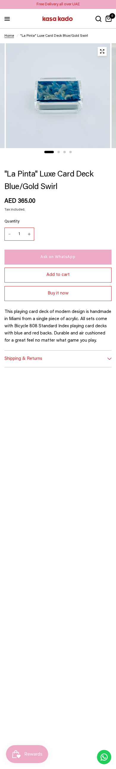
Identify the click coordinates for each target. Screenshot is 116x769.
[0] (108, 19)
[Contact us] (104, 757)
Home (9, 36)
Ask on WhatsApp (58, 257)
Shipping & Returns (23, 359)
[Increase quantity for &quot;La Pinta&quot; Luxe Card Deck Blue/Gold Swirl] (29, 234)
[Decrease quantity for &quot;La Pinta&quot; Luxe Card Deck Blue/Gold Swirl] (9, 234)
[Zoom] (102, 51)
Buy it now (58, 293)
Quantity (11, 221)
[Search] (98, 19)
